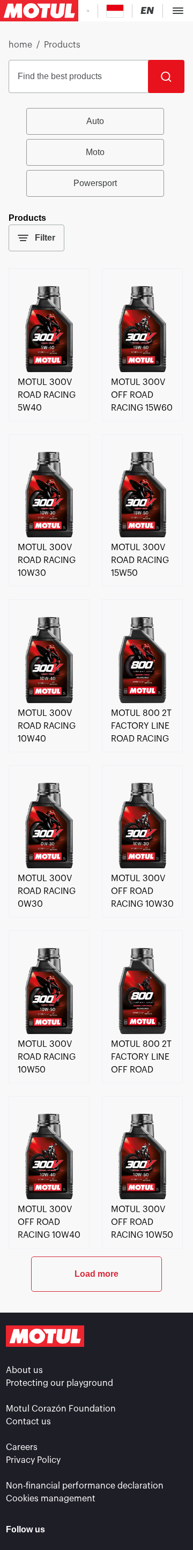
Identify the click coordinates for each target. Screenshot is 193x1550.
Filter (45, 237)
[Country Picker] (115, 11)
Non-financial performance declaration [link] (85, 1486)
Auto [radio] (95, 121)
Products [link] (62, 45)
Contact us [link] (28, 1421)
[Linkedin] (65, 1529)
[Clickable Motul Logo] (39, 10)
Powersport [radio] (95, 183)
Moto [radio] (95, 152)
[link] (49, 369)
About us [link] (24, 1370)
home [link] (20, 45)
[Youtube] (149, 1529)
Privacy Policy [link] (33, 1460)
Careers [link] (22, 1447)
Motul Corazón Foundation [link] (61, 1409)
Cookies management (50, 1498)
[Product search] (88, 10)
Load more (96, 1273)
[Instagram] (121, 1529)
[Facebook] (93, 1529)
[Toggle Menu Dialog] (178, 10)
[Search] (166, 76)
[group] (96, 152)
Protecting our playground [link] (59, 1383)
